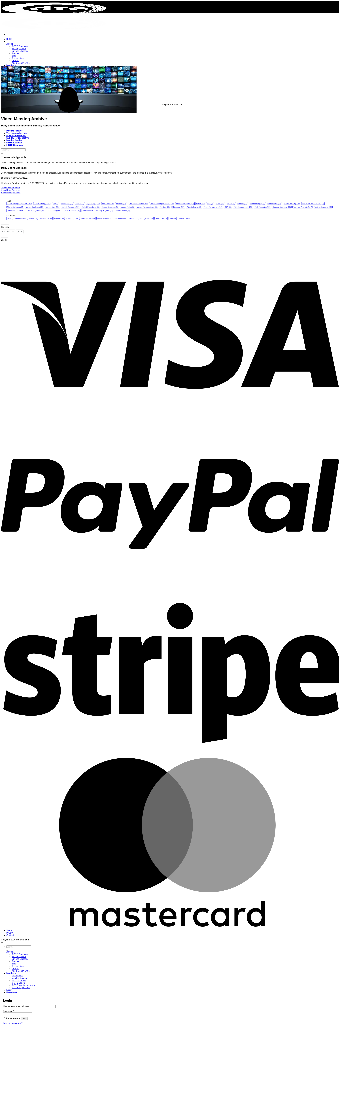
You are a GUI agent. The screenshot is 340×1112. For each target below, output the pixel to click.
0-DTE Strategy (42, 204)
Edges (68, 218)
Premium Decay (120, 218)
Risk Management (243, 207)
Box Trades (108, 204)
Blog (14, 56)
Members (11, 65)
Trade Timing (53, 210)
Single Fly (132, 218)
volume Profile (123, 210)
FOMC (220, 204)
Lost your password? (13, 1023)
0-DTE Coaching (20, 46)
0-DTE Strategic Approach (19, 204)
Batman (79, 204)
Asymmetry (67, 204)
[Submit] (2, 153)
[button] (11, 992)
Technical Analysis (302, 207)
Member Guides (14, 140)
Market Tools (127, 207)
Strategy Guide (19, 48)
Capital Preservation (138, 204)
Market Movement (70, 207)
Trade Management (35, 210)
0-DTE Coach (18, 983)
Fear (210, 204)
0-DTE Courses (14, 143)
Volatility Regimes (104, 210)
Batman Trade (20, 218)
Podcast (15, 53)
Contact (15, 60)
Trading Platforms (71, 210)
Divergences (59, 218)
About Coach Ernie (21, 63)
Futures (231, 204)
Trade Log (149, 218)
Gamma (242, 204)
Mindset (165, 207)
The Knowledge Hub (16, 133)
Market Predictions (90, 207)
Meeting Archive (14, 131)
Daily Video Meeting (16, 135)
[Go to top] (2, 942)
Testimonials (18, 58)
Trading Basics (161, 218)
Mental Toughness (104, 218)
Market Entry (52, 207)
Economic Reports (185, 204)
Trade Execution (15, 210)
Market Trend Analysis (147, 207)
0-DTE (9, 218)
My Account (17, 976)
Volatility (87, 210)
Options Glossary (20, 51)
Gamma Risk (274, 204)
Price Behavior (194, 207)
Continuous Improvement (162, 204)
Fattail (200, 204)
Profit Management (213, 207)
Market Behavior (15, 207)
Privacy (9, 933)
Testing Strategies (323, 207)
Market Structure (110, 207)
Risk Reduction (262, 207)
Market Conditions (34, 207)
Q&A (227, 207)
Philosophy (178, 207)
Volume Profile (184, 218)
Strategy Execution (282, 207)
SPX (141, 218)
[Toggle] (14, 952)
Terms (9, 930)
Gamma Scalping (88, 218)
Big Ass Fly (93, 204)
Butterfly (121, 204)
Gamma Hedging (257, 204)
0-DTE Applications (21, 987)
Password (8, 1011)
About (9, 44)
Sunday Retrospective (17, 138)
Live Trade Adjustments (313, 204)
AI (55, 204)
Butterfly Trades (45, 218)
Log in (24, 1019)
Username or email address (16, 1006)
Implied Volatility (292, 204)
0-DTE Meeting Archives (23, 985)
